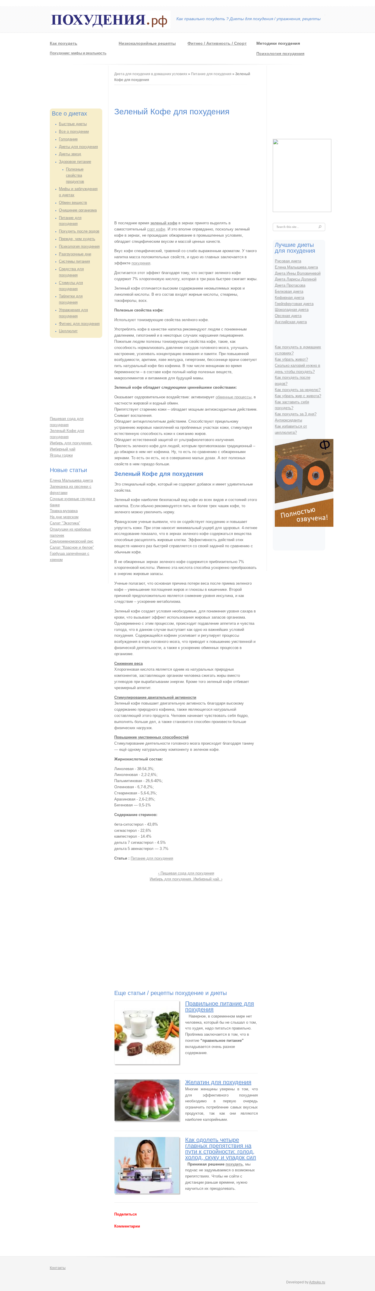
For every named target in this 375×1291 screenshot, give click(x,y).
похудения (141, 263)
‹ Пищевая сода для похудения (186, 873)
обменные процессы (233, 397)
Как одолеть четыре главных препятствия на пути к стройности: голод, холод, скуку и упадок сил (220, 1149)
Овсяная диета (288, 316)
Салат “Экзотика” (65, 523)
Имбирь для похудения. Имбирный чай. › (186, 879)
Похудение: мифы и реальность (78, 53)
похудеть (234, 1164)
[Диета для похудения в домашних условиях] (111, 27)
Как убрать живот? (291, 359)
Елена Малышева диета (71, 480)
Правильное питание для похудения (219, 1006)
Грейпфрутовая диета (294, 304)
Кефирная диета (289, 297)
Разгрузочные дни (75, 254)
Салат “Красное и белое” (72, 547)
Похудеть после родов (79, 231)
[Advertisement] (73, 84)
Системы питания (74, 261)
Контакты (58, 1268)
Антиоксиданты (288, 420)
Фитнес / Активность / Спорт (217, 43)
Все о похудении (74, 131)
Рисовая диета (288, 261)
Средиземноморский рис (71, 541)
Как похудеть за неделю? (298, 390)
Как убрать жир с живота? (298, 396)
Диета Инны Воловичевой (298, 273)
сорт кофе (156, 229)
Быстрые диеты (73, 124)
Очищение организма (78, 210)
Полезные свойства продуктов (75, 175)
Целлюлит (68, 331)
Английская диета (291, 322)
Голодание (68, 139)
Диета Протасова (290, 285)
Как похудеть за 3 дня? (295, 414)
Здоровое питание (75, 161)
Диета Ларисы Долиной (295, 279)
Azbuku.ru (317, 1282)
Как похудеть (63, 43)
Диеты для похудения (78, 146)
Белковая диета (289, 291)
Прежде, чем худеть (77, 239)
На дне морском (64, 517)
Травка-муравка (64, 511)
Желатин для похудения (218, 1082)
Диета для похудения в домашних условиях (150, 74)
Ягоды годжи (61, 455)
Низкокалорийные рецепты (147, 43)
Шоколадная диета (291, 309)
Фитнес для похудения (79, 323)
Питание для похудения (211, 74)
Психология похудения (280, 53)
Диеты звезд (70, 154)
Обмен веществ (73, 202)
